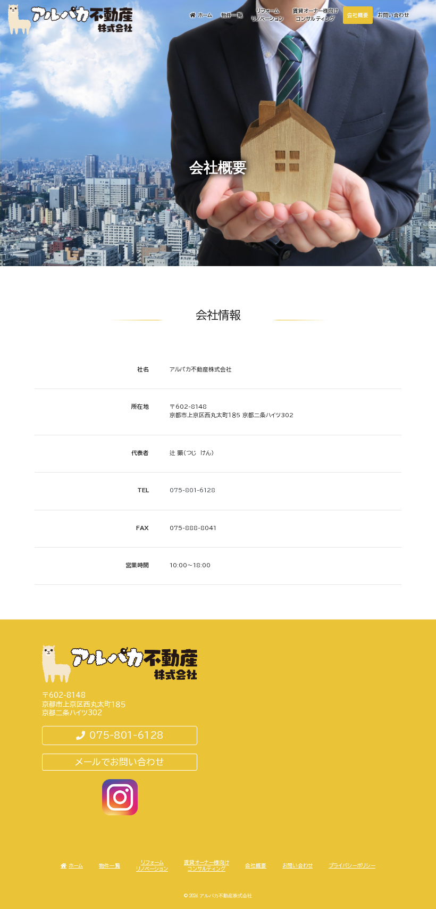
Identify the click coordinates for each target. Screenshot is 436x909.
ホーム (205, 15)
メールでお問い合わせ (119, 761)
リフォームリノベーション (267, 15)
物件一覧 (231, 15)
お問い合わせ (393, 15)
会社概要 (357, 15)
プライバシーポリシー (352, 865)
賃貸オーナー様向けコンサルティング (315, 15)
